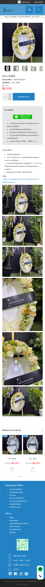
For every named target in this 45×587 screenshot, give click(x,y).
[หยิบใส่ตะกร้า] (12, 469)
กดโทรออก (25, 2)
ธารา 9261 (33, 459)
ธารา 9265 (35, 17)
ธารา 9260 (12, 459)
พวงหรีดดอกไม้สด (24, 17)
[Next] (42, 430)
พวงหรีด (13, 17)
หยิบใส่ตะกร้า (23, 96)
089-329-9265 (20, 556)
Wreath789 (30, 581)
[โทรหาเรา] (40, 576)
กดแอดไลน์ (38, 2)
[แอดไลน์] (40, 569)
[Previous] (38, 430)
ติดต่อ (16, 569)
